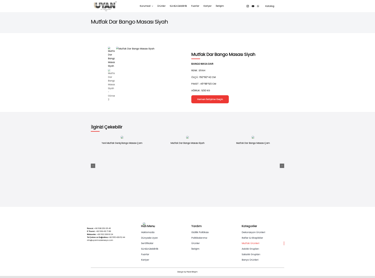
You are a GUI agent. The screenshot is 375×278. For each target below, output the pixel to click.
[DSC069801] (141, 49)
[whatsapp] (258, 6)
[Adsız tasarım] (105, 2)
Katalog (269, 6)
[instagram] (248, 6)
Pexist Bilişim (192, 272)
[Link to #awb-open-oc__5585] (282, 6)
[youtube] (253, 6)
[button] (93, 166)
